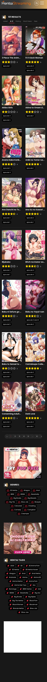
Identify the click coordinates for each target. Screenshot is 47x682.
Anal (38, 490)
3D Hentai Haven (31, 569)
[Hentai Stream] (16, 3)
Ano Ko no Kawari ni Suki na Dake (35, 210)
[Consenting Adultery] (12, 396)
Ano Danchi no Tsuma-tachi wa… (12, 210)
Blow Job (24, 502)
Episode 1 (6, 66)
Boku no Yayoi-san (34, 312)
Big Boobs (17, 498)
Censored (18, 506)
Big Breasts (31, 498)
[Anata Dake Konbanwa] (12, 142)
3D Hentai (13, 490)
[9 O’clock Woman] (35, 40)
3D (21, 566)
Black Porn (33, 601)
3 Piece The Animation (12, 58)
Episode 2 (30, 70)
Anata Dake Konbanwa (12, 160)
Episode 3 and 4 (33, 320)
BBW (12, 494)
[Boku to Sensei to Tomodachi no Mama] (12, 347)
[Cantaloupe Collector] (35, 347)
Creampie (25, 514)
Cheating (32, 506)
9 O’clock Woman (34, 58)
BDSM (22, 494)
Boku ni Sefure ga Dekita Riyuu (12, 312)
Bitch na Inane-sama (35, 262)
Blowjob (37, 502)
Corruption (31, 510)
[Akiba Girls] (12, 90)
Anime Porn (33, 581)
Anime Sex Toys (20, 585)
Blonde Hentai (18, 608)
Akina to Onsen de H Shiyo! (35, 108)
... (32, 436)
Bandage (12, 589)
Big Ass (37, 593)
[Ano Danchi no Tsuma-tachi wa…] (12, 192)
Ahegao (26, 490)
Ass (33, 585)
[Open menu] (42, 3)
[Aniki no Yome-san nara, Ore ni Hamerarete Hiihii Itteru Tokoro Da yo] (35, 142)
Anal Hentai (36, 573)
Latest (5, 21)
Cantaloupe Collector (35, 364)
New (35, 21)
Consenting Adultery (12, 414)
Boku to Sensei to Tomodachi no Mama (12, 364)
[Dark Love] (35, 396)
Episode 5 (6, 168)
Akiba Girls (7, 108)
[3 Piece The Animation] (12, 40)
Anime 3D (37, 577)
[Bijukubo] (12, 244)
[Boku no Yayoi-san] (35, 294)
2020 (12, 566)
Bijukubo (6, 262)
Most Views (27, 21)
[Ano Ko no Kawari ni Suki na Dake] (35, 192)
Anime (24, 577)
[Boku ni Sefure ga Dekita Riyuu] (12, 294)
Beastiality (35, 494)
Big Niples (32, 597)
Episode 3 (30, 66)
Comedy (17, 510)
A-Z (11, 21)
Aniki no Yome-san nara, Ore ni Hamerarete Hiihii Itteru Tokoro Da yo (35, 160)
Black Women (17, 604)
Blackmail (33, 604)
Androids (12, 577)
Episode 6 (6, 320)
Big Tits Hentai (17, 601)
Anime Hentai (17, 581)
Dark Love (30, 414)
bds (39, 589)
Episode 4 (7, 172)
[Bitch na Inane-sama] (35, 244)
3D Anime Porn (34, 566)
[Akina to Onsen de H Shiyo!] (35, 90)
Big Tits (12, 502)
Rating (18, 21)
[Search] (36, 3)
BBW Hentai (27, 589)
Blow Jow (25, 612)
